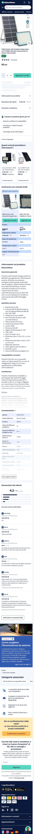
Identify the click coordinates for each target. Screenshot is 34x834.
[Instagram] (12, 809)
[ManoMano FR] (3, 832)
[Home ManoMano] (12, 2)
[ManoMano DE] (12, 832)
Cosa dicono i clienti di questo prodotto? (13, 126)
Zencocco (10, 139)
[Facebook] (7, 809)
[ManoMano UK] (7, 832)
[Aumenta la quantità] (11, 75)
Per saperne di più (19, 778)
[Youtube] (16, 809)
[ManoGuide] (28, 829)
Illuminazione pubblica (9, 672)
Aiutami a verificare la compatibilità (14, 121)
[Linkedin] (3, 809)
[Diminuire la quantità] (3, 75)
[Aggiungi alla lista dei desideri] (29, 43)
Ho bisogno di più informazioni (13, 132)
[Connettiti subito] (24, 2)
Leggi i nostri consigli (22, 664)
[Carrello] (29, 2)
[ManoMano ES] (16, 832)
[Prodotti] (3, 7)
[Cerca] (6, 7)
